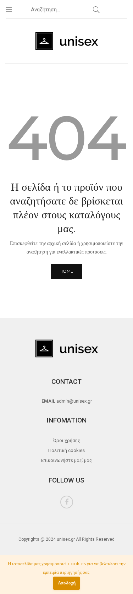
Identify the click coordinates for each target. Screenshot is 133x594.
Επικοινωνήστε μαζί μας (66, 460)
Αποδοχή (67, 582)
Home (66, 271)
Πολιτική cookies (66, 450)
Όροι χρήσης (66, 440)
